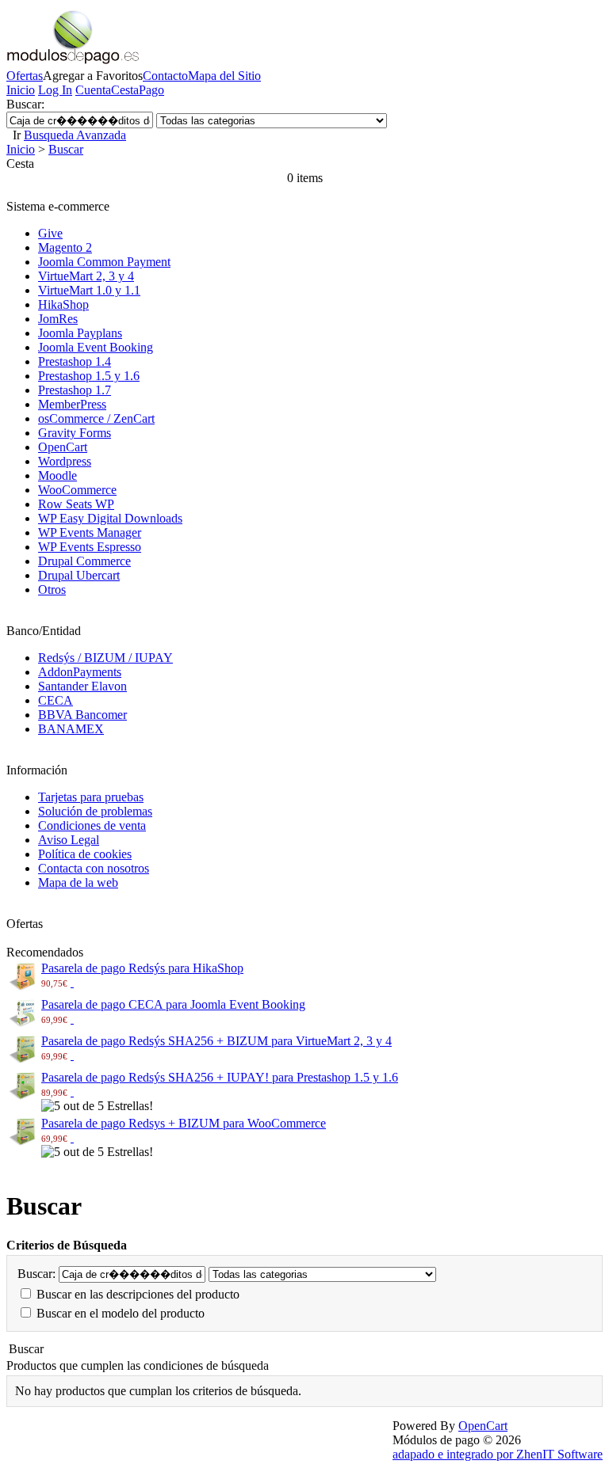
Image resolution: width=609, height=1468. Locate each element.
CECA (55, 700)
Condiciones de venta (92, 825)
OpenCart (62, 447)
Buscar (65, 149)
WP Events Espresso (89, 546)
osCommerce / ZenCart (96, 418)
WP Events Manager (89, 532)
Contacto (165, 75)
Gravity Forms (74, 432)
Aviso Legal (68, 839)
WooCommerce (77, 489)
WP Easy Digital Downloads (110, 518)
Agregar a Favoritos (93, 75)
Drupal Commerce (84, 561)
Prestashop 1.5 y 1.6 (89, 375)
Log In (55, 90)
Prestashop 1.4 (74, 361)
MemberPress (72, 404)
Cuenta (93, 90)
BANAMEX (71, 729)
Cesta (125, 90)
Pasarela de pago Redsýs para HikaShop (142, 968)
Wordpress (64, 461)
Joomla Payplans (80, 333)
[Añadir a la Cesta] (72, 982)
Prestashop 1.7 (74, 390)
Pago (151, 90)
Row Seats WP (76, 504)
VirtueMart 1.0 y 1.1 (89, 290)
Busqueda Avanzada (75, 135)
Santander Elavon (82, 686)
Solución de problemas (95, 811)
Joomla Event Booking (95, 347)
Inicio (20, 90)
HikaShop (63, 304)
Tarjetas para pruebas (91, 797)
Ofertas (24, 75)
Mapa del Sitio (224, 75)
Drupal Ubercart (79, 575)
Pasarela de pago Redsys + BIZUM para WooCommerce (183, 1123)
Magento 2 (65, 247)
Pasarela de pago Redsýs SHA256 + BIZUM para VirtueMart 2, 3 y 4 (216, 1041)
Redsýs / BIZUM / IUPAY (105, 657)
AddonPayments (79, 672)
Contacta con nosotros (93, 868)
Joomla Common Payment (104, 261)
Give (50, 233)
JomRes (58, 318)
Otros (52, 589)
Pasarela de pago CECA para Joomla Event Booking (173, 1004)
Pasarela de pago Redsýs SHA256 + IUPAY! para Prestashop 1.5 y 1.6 (219, 1077)
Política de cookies (85, 854)
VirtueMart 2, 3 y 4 (86, 276)
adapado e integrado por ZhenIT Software (498, 1454)
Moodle (57, 475)
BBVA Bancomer (82, 714)
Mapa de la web (78, 882)
